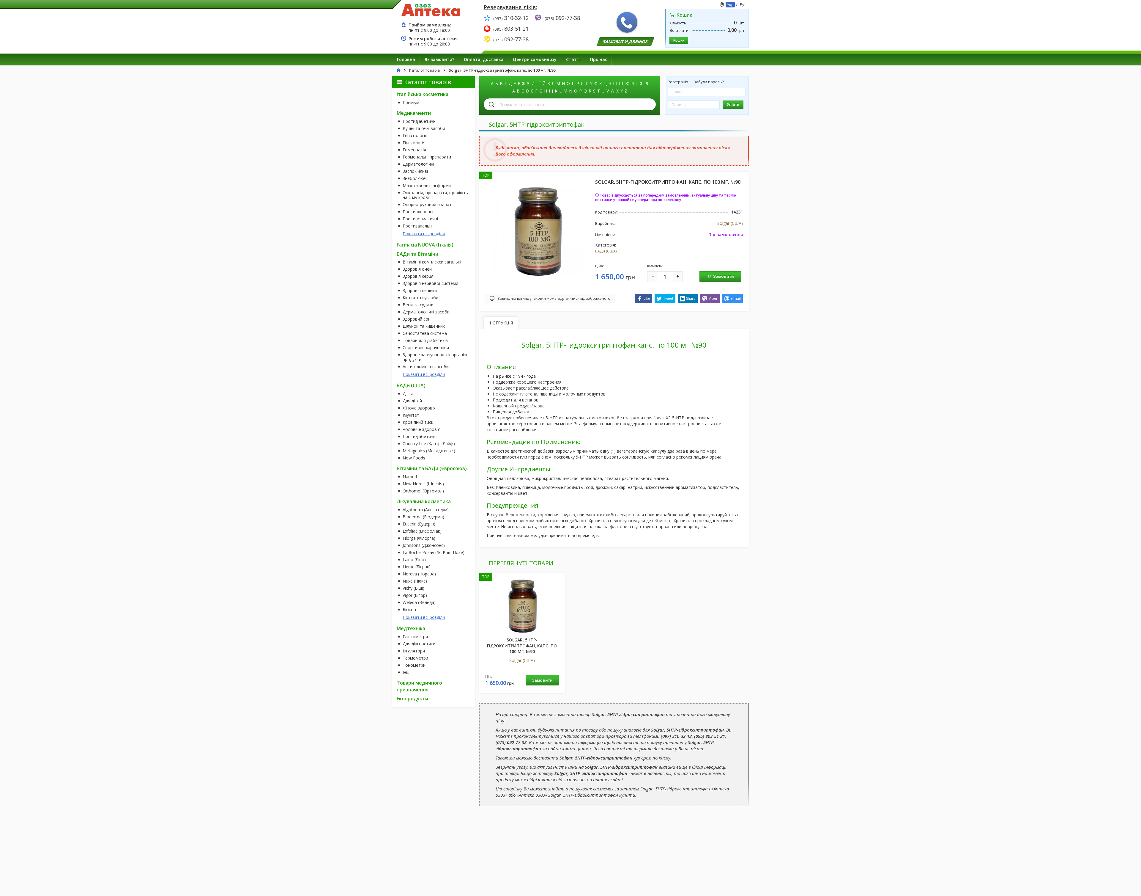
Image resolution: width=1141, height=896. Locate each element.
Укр (730, 4)
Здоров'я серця (418, 276)
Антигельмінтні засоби (426, 366)
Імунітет (411, 415)
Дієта (408, 393)
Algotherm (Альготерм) (426, 509)
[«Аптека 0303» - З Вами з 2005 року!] (431, 9)
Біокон (409, 609)
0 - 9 (644, 83)
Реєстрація (678, 81)
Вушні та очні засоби (424, 128)
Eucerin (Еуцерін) (419, 524)
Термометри (415, 658)
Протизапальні (418, 226)
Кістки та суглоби (420, 297)
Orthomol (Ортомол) (423, 491)
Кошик (678, 40)
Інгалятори (414, 651)
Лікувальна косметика (424, 501)
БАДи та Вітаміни (417, 254)
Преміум (411, 102)
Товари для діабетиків (425, 340)
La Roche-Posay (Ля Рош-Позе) (433, 552)
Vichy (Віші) (413, 588)
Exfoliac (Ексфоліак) (422, 531)
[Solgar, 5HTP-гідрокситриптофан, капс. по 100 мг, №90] (537, 231)
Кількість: (655, 266)
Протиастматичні (420, 218)
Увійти (733, 104)
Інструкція (500, 323)
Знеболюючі (415, 178)
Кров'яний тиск (418, 422)
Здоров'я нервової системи (430, 283)
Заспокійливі (415, 171)
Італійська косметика (422, 94)
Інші (406, 672)
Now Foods (414, 458)
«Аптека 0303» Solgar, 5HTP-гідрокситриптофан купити (576, 795)
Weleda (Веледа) (419, 602)
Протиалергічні (418, 211)
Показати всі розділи (424, 233)
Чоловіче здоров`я (421, 429)
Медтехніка (411, 628)
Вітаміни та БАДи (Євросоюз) (432, 468)
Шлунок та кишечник (424, 326)
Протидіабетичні (419, 121)
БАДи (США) (411, 385)
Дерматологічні (418, 164)
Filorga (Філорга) (419, 538)
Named (410, 476)
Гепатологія (415, 135)
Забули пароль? (709, 81)
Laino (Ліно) (414, 559)
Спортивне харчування (426, 347)
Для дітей (412, 400)
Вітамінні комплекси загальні (432, 262)
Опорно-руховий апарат (427, 204)
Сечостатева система (425, 333)
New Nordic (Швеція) (423, 483)
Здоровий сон (417, 319)
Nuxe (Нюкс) (415, 581)
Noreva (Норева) (419, 574)
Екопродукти (412, 698)
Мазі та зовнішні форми (427, 185)
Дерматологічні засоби (426, 312)
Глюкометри (415, 636)
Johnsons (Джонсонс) (424, 545)
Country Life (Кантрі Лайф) (429, 443)
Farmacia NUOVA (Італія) (425, 244)
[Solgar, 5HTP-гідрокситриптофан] (522, 605)
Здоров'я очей (417, 269)
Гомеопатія (414, 149)
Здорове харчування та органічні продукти (436, 357)
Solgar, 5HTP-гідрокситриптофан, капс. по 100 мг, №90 (522, 645)
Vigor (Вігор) (415, 595)
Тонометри (414, 665)
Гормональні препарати (427, 157)
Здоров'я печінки (420, 290)
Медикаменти (414, 113)
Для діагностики (419, 643)
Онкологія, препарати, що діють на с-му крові (435, 195)
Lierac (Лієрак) (417, 566)
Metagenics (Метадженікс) (429, 450)
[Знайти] (491, 104)
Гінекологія (414, 142)
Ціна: (599, 266)
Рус (743, 4)
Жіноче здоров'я (419, 408)
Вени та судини (418, 304)
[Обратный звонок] (627, 22)
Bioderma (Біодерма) (423, 516)
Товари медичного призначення (419, 686)
